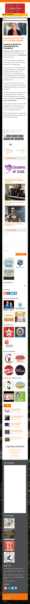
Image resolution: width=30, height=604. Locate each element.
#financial (21, 136)
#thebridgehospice (19, 138)
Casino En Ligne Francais (15, 449)
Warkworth (6, 133)
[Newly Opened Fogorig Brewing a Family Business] (15, 213)
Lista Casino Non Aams (15, 452)
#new (12, 138)
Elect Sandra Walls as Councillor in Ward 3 (16, 409)
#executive (14, 136)
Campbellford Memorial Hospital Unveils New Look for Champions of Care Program (14, 180)
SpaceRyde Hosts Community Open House (9, 151)
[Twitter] (12, 293)
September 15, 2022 (18, 130)
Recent (7, 405)
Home (15, 1)
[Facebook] (8, 293)
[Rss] (5, 293)
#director (9, 136)
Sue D (9, 130)
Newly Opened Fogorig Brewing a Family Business (14, 224)
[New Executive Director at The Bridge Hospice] (15, 29)
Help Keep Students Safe (16, 437)
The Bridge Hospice (16, 132)
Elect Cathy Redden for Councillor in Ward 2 (16, 424)
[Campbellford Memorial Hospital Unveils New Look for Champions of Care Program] (15, 169)
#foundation (6, 138)
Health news (8, 132)
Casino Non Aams (15, 454)
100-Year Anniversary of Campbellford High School (17, 431)
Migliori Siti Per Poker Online (15, 451)
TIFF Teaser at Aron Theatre (20, 150)
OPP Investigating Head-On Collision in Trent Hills (17, 416)
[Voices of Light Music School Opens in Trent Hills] (15, 192)
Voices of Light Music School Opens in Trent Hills (14, 202)
